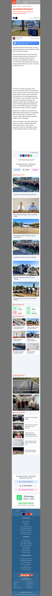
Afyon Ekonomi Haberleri (26, 530)
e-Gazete (26, 525)
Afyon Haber (26, 566)
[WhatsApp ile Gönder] (31, 156)
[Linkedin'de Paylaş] (26, 156)
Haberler (14, 6)
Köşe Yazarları (26, 521)
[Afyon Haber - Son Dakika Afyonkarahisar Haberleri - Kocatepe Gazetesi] (26, 575)
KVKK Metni (28, 585)
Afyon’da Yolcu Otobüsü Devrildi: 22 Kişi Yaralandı (27, 2)
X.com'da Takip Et (27, 485)
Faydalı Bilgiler (26, 549)
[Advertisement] (26, 78)
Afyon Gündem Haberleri (26, 526)
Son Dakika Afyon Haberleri (26, 558)
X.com (27, 169)
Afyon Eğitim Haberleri (26, 543)
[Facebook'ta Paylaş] (14, 18)
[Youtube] (29, 514)
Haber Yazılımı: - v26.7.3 (26, 594)
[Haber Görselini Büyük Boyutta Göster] (26, 28)
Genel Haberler (26, 540)
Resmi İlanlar (26, 523)
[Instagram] (26, 514)
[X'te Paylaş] (16, 18)
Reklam (15, 585)
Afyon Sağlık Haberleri (26, 541)
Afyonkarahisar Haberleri (26, 567)
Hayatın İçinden (26, 547)
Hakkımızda (16, 582)
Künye (15, 583)
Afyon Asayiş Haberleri (26, 534)
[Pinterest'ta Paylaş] (29, 156)
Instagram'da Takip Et (27, 489)
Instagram (35, 169)
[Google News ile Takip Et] (36, 38)
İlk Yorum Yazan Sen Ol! (27, 160)
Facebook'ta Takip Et (27, 481)
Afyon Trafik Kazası (26, 562)
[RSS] (31, 514)
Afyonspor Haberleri (26, 532)
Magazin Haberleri (26, 550)
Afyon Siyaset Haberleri (26, 528)
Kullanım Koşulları (17, 587)
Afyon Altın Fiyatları (26, 569)
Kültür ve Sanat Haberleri (26, 545)
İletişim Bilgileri (29, 587)
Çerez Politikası (29, 583)
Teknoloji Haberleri (26, 552)
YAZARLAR (17, 510)
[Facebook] (21, 514)
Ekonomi (19, 6)
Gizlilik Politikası (29, 582)
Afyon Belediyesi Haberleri (26, 560)
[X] (24, 514)
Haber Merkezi (19, 38)
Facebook (17, 169)
